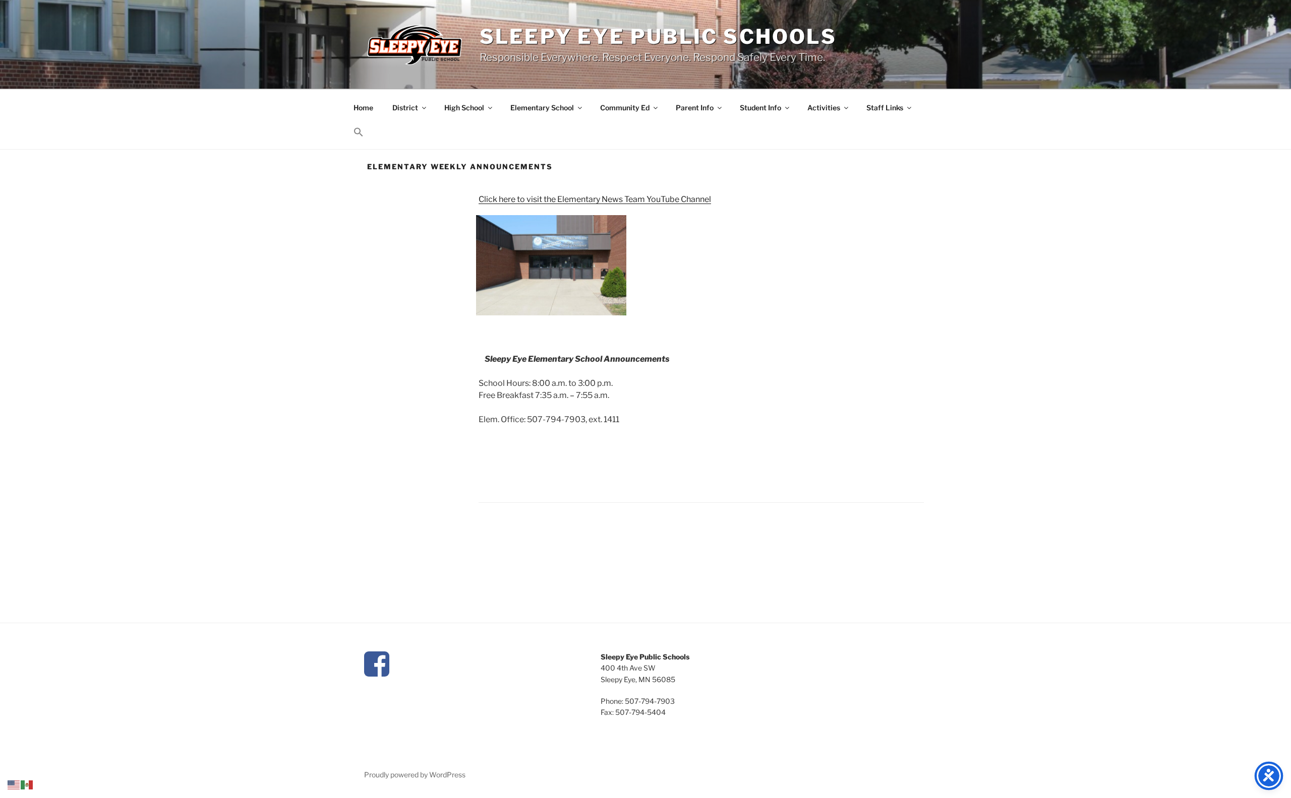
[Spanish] (27, 784)
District (405, 107)
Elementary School (542, 107)
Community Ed (625, 107)
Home (363, 107)
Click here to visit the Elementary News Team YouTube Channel (595, 199)
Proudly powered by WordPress (414, 774)
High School (464, 107)
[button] (358, 132)
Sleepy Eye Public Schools (658, 36)
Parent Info (695, 107)
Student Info (760, 107)
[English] (14, 784)
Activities (823, 107)
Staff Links (884, 107)
